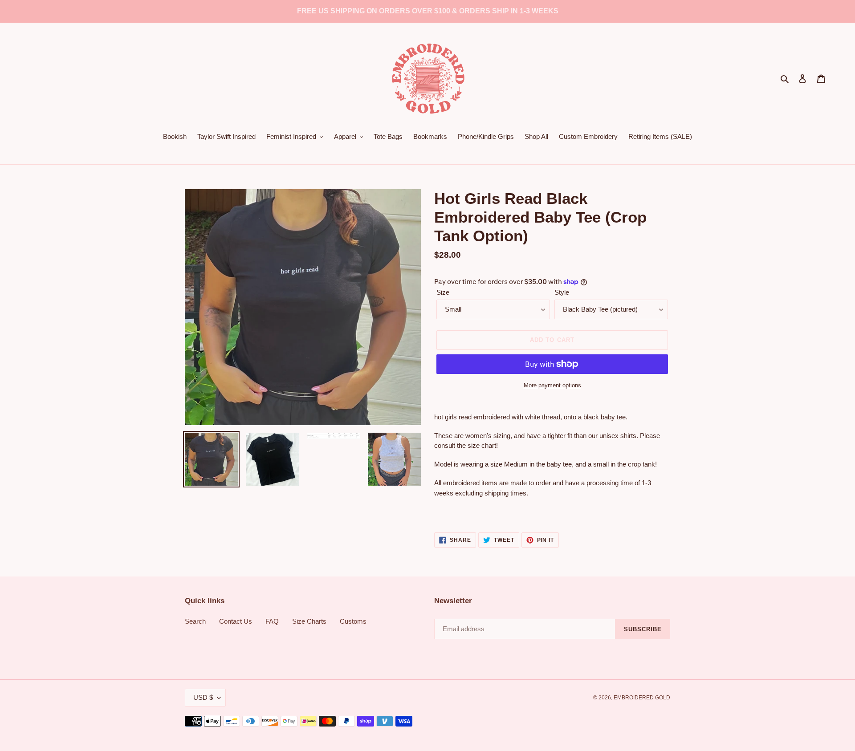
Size (442, 292)
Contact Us (235, 621)
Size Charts (309, 621)
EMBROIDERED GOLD (642, 697)
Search (195, 621)
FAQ (272, 621)
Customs (353, 621)
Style (561, 292)
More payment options (552, 385)
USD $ (203, 697)
